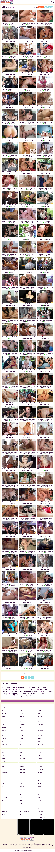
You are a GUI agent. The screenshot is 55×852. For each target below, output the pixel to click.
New (46, 7)
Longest (51, 7)
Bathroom (22, 808)
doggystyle (15, 694)
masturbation (35, 687)
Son (21, 710)
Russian (22, 778)
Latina (3, 758)
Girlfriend (22, 747)
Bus (2, 721)
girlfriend (24, 696)
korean (44, 687)
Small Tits (4, 766)
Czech (21, 738)
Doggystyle (4, 814)
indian (13, 689)
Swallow (40, 772)
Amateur (4, 727)
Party (39, 738)
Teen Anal (22, 705)
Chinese (40, 814)
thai (16, 696)
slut (44, 692)
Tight (21, 806)
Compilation (23, 750)
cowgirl (5, 694)
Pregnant (40, 808)
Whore (21, 755)
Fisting (39, 755)
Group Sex (22, 724)
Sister (39, 710)
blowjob (6, 691)
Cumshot (4, 738)
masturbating (43, 689)
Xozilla (6, 24)
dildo (14, 687)
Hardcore (4, 713)
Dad (39, 727)
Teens (3, 733)
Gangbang (22, 766)
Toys (3, 800)
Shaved (22, 713)
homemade (34, 691)
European (22, 769)
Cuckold (40, 747)
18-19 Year (22, 758)
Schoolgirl (40, 744)
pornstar (49, 694)
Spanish (40, 735)
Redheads (4, 811)
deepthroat (14, 691)
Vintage (22, 792)
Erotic (21, 814)
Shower (22, 797)
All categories (41, 817)
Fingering (22, 716)
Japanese (4, 803)
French (39, 789)
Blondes (4, 735)
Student (40, 721)
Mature (3, 775)
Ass (2, 710)
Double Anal (41, 719)
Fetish (3, 783)
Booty (39, 713)
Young (3, 786)
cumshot (7, 687)
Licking (3, 764)
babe (43, 693)
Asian (3, 750)
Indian (39, 741)
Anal (3, 747)
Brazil (39, 780)
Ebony (3, 808)
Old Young (22, 772)
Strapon (40, 778)
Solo (3, 769)
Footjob (40, 758)
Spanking (22, 735)
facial (33, 694)
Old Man (40, 792)
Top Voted (40, 7)
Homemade (5, 772)
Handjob (4, 761)
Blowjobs (4, 716)
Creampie (4, 797)
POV (3, 752)
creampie (25, 694)
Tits (2, 705)
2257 (35, 850)
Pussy (3, 724)
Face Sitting (23, 786)
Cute (21, 789)
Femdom (40, 750)
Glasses (40, 705)
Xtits (24, 74)
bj (39, 691)
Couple (21, 794)
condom (50, 691)
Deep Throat (5, 744)
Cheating (22, 761)
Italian (39, 783)
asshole (11, 696)
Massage (22, 741)
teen (20, 691)
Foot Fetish (40, 724)
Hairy (21, 744)
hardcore (21, 687)
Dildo (21, 733)
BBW (3, 792)
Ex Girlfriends (41, 733)
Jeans (39, 794)
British (21, 780)
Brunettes (4, 730)
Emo (21, 800)
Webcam (22, 721)
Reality (3, 794)
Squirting (22, 730)
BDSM (21, 764)
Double (21, 775)
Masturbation (5, 755)
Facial (3, 806)
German (40, 752)
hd (25, 689)
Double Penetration (24, 811)
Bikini (39, 761)
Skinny (21, 707)
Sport (39, 797)
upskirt (38, 693)
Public (21, 719)
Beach (39, 803)
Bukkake (40, 786)
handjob (5, 689)
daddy (20, 689)
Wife (21, 727)
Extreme (40, 806)
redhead (27, 692)
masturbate (33, 689)
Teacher (40, 764)
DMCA (38, 850)
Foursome (40, 769)
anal (27, 687)
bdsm (5, 696)
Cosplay (40, 766)
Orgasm (22, 752)
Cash (39, 800)
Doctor (40, 775)
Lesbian (3, 780)
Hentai (39, 707)
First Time (40, 811)
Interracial (4, 778)
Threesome (4, 789)
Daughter (40, 730)
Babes (3, 719)
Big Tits (3, 707)
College (22, 783)
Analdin (24, 24)
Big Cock (4, 741)
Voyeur (21, 803)
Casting (40, 716)
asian (30, 696)
